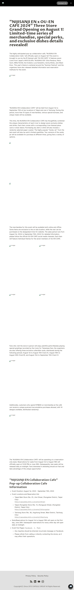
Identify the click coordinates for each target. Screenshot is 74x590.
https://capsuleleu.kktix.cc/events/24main (30, 502)
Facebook (28, 528)
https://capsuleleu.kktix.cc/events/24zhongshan (32, 509)
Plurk (38, 528)
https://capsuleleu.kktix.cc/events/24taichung (31, 517)
